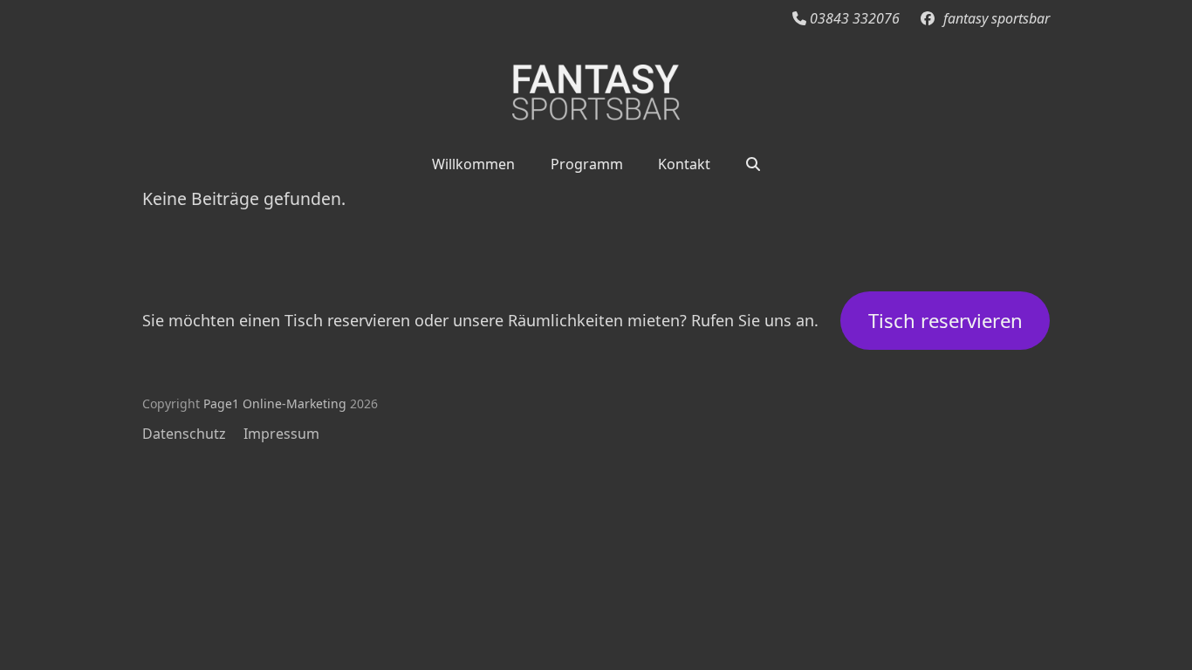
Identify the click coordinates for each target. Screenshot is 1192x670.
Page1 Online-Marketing (274, 403)
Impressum (281, 433)
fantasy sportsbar (996, 18)
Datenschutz (184, 433)
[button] (753, 163)
